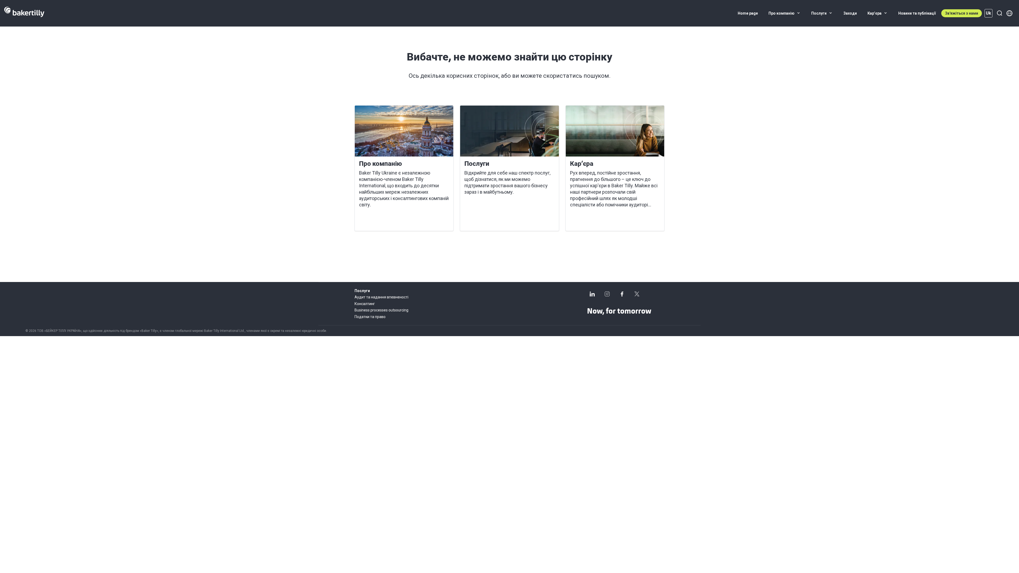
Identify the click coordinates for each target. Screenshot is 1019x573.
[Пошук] (999, 13)
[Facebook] (622, 294)
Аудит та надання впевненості (381, 297)
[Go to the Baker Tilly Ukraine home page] (24, 13)
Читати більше (377, 220)
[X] (637, 294)
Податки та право (370, 317)
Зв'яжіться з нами (961, 13)
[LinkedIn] (592, 294)
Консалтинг (365, 304)
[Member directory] (1009, 13)
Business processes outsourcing (381, 310)
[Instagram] (607, 294)
